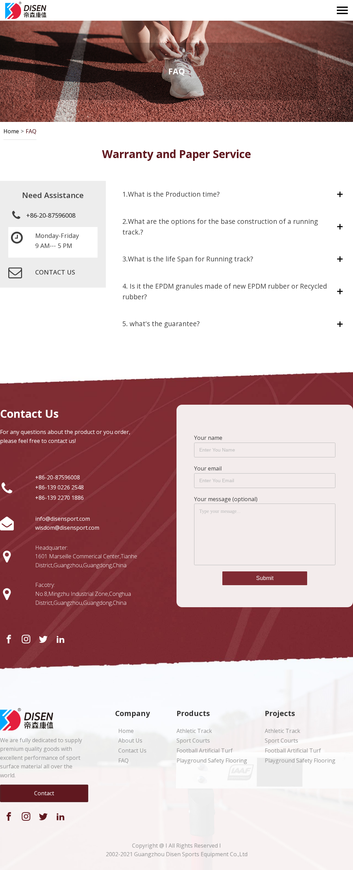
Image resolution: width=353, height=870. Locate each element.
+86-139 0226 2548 (59, 487)
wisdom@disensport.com (67, 527)
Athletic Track (194, 731)
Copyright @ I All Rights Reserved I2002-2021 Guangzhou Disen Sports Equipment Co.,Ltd (177, 850)
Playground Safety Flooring (211, 760)
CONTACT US (55, 272)
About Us (130, 740)
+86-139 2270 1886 (59, 497)
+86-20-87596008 (50, 215)
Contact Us (132, 750)
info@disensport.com (62, 518)
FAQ (31, 131)
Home (11, 131)
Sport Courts (193, 740)
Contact (44, 793)
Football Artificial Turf (204, 750)
